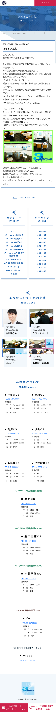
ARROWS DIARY (20, 33)
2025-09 (42, 271)
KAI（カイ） (14, 267)
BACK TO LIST (28, 197)
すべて (14, 231)
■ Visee (26, 655)
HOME (4, 33)
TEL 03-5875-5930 (12, 399)
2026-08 (42, 231)
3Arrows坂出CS (14, 246)
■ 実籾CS (38, 395)
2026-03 (42, 250)
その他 (14, 274)
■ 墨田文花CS (31, 536)
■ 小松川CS (12, 395)
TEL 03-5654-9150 (12, 433)
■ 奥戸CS (11, 429)
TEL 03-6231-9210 (39, 467)
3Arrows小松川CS (14, 235)
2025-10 (42, 268)
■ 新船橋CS (12, 463)
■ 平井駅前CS (41, 463)
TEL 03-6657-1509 (28, 541)
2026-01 (42, 257)
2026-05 (42, 242)
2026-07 (42, 235)
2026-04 (42, 246)
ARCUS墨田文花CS (14, 263)
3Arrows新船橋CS (14, 250)
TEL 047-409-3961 (12, 467)
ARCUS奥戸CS (14, 260)
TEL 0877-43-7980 (39, 433)
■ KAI (27, 618)
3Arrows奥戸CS (14, 242)
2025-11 (41, 264)
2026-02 (42, 253)
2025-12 (42, 260)
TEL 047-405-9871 (39, 399)
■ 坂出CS (38, 429)
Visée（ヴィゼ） (14, 270)
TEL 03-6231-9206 (28, 579)
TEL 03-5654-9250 (28, 504)
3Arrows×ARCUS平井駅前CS (14, 254)
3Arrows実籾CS (14, 239)
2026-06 (42, 239)
